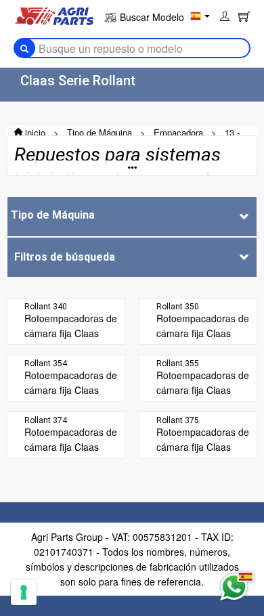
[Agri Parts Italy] (54, 15)
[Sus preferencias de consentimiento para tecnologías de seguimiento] (24, 592)
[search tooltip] (24, 48)
